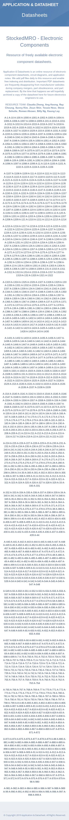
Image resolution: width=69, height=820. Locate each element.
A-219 (27, 436)
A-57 (38, 597)
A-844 (45, 719)
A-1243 (6, 239)
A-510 (39, 568)
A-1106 (49, 167)
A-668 (26, 643)
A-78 (52, 693)
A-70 (21, 656)
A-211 (31, 433)
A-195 (31, 426)
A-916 (19, 755)
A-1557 (31, 400)
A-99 (5, 791)
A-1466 (6, 354)
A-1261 (45, 245)
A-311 (46, 476)
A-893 (31, 745)
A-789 (59, 696)
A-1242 (62, 236)
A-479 (46, 555)
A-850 (31, 722)
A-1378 (58, 305)
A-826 (32, 712)
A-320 (52, 479)
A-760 (45, 679)
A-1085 (33, 157)
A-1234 (53, 232)
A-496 (52, 561)
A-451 (25, 545)
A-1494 (6, 367)
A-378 (39, 509)
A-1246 (31, 239)
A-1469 (31, 354)
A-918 (32, 755)
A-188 (39, 423)
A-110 (44, 163)
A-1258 (13, 245)
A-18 (38, 420)
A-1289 (39, 259)
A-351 (24, 499)
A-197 (45, 426)
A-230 (53, 443)
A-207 (60, 430)
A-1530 (20, 384)
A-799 (11, 703)
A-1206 (54, 216)
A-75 (25, 676)
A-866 (26, 729)
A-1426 (49, 328)
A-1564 (33, 403)
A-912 (53, 752)
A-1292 (8, 262)
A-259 (19, 456)
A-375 (19, 509)
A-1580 (54, 410)
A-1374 (25, 305)
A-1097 (15, 163)
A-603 (48, 610)
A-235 (26, 446)
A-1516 (15, 377)
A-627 (39, 620)
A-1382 (37, 308)
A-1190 (38, 209)
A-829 (53, 712)
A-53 (59, 574)
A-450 (19, 545)
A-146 (13, 351)
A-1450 (54, 344)
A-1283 (53, 255)
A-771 (53, 689)
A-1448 (31, 344)
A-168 (12, 416)
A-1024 (53, 127)
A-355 (52, 499)
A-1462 (37, 351)
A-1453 (17, 347)
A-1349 (47, 291)
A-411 (46, 522)
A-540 (17, 581)
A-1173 (14, 203)
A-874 (13, 739)
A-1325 (23, 282)
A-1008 (30, 121)
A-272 (59, 459)
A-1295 (33, 262)
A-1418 (39, 324)
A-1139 (31, 186)
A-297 (59, 469)
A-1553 (62, 397)
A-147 (39, 354)
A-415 (12, 525)
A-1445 (6, 344)
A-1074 (61, 150)
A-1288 (31, 259)
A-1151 (14, 193)
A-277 (32, 462)
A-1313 (17, 272)
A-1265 (15, 249)
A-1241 (54, 236)
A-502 (42, 564)
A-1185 (54, 206)
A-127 (55, 249)
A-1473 (6, 357)
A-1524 (25, 380)
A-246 (46, 449)
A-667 (19, 643)
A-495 (45, 561)
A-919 (39, 755)
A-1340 (37, 288)
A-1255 (49, 242)
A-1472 (62, 354)
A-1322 (49, 275)
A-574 (12, 601)
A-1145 (23, 190)
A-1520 (54, 377)
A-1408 (15, 321)
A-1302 (42, 265)
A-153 (13, 384)
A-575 (19, 601)
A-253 (38, 453)
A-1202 (21, 216)
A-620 (52, 617)
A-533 (25, 578)
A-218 (20, 436)
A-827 (39, 712)
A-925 (26, 758)
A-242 (18, 449)
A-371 (52, 505)
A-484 (25, 558)
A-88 (53, 739)
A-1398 (48, 315)
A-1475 (23, 357)
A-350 (17, 499)
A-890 (11, 745)
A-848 (12, 722)
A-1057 (31, 144)
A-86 (38, 726)
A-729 (53, 666)
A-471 (52, 551)
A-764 (37, 683)
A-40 (21, 518)
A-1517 (23, 377)
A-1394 (15, 315)
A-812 (53, 706)
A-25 (11, 453)
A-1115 (15, 177)
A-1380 (20, 308)
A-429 (53, 528)
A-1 (6, 117)
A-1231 (28, 232)
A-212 (38, 433)
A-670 (45, 643)
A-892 (24, 745)
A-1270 (62, 249)
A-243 (25, 449)
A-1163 (54, 196)
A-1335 (49, 285)
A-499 (11, 564)
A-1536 (22, 387)
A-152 (47, 377)
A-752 (45, 676)
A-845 (52, 719)
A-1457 (49, 347)
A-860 (45, 726)
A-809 (27, 706)
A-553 (39, 591)
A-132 (25, 275)
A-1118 (39, 177)
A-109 (13, 160)
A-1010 (53, 121)
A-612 (53, 614)
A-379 (46, 509)
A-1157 (62, 193)
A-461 (38, 548)
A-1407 (6, 321)
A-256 (59, 453)
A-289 (59, 466)
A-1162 (46, 196)
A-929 (53, 758)
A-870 (59, 729)
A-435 (39, 532)
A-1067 (58, 147)
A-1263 (61, 245)
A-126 (29, 245)
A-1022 (37, 127)
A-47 (38, 551)
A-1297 (49, 262)
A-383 (18, 512)
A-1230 (20, 232)
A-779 (46, 693)
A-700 (28, 656)
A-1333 (33, 285)
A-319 (39, 479)
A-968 (39, 775)
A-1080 (54, 153)
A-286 (39, 466)
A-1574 (61, 407)
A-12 (53, 213)
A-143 (37, 331)
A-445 (41, 541)
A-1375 (33, 305)
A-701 (35, 656)
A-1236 (6, 236)
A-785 (32, 696)
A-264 (59, 456)
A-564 (59, 594)
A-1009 (38, 121)
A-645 (52, 627)
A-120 (60, 213)
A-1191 (46, 209)
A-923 (12, 758)
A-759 (32, 679)
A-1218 (31, 226)
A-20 (5, 430)
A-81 (33, 706)
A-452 (32, 545)
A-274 (12, 462)
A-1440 (28, 341)
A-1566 (49, 403)
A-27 (38, 459)
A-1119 (47, 177)
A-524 (19, 574)
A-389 (59, 512)
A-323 (12, 482)
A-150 (60, 367)
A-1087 (49, 157)
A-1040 (8, 137)
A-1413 (62, 321)
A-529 (53, 574)
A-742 (31, 673)
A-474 (12, 555)
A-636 (46, 624)
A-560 (31, 594)
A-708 (20, 660)
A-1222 (8, 229)
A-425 (26, 528)
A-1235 (61, 232)
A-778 (39, 693)
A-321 (59, 479)
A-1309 (38, 268)
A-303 (48, 472)
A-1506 (54, 370)
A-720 (52, 663)
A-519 (39, 571)
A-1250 (8, 242)
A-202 (25, 430)
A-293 (31, 469)
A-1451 (62, 344)
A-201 (19, 430)
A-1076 (15, 153)
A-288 (52, 466)
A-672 (59, 643)
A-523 (12, 574)
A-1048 (13, 140)
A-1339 (22, 288)
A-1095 (61, 160)
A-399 (11, 518)
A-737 (52, 670)
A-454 (46, 545)
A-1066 (49, 147)
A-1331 (17, 285)
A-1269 (47, 249)
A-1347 (31, 291)
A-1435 (41, 338)
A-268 (26, 459)
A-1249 (56, 239)
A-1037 (39, 134)
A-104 (63, 134)
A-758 (26, 679)
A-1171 (62, 199)
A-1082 (8, 157)
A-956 (12, 772)
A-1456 (41, 347)
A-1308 (30, 268)
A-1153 (30, 193)
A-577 (32, 601)
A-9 (17, 749)
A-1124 (30, 180)
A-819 (39, 709)
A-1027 (15, 130)
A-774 (12, 693)
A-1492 (53, 364)
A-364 (59, 502)
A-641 (24, 627)
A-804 (55, 703)
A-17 (25, 416)
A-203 (32, 430)
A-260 (31, 456)
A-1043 (33, 137)
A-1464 (53, 351)
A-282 (11, 466)
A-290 (11, 469)
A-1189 (23, 209)
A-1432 (17, 338)
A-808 (20, 706)
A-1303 (50, 265)
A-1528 (58, 380)
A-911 (46, 752)
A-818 (32, 709)
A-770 (46, 689)
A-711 (46, 660)
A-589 (59, 604)
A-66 (26, 640)
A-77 (40, 689)
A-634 (32, 624)
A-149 (29, 364)
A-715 (12, 663)
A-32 (45, 479)
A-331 (37, 485)
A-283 (18, 466)
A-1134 (54, 183)
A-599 (11, 610)
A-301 (35, 472)
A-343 (25, 495)
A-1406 (62, 318)
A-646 (59, 627)
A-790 (11, 699)
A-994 (39, 791)
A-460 (31, 548)
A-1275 (41, 252)
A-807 (13, 706)
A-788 (52, 696)
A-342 (18, 495)
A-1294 (25, 262)
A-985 (34, 788)
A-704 (55, 656)
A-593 (31, 607)
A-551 (25, 591)
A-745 (52, 673)
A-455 (53, 545)
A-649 (19, 630)
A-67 (38, 643)
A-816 (19, 709)
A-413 (60, 522)
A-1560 (62, 400)
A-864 (12, 729)
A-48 (52, 555)
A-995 (46, 791)
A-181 (52, 420)
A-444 (34, 541)
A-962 (59, 772)
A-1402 (30, 318)
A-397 (59, 515)
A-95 (25, 768)
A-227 (27, 443)
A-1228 (58, 229)
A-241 (11, 449)
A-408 (20, 522)
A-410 (39, 522)
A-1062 (17, 147)
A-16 (12, 413)
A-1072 (45, 150)
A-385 (32, 512)
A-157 (21, 407)
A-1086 (41, 157)
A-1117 (31, 177)
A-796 (52, 699)
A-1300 (26, 265)
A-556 (60, 591)
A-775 (19, 693)
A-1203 (29, 216)
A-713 (60, 660)
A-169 (19, 416)
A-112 (54, 177)
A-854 (59, 722)
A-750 (31, 676)
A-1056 (23, 144)
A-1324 (15, 282)
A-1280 (28, 255)
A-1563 (25, 403)
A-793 (31, 699)
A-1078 (31, 153)
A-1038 (47, 134)
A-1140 (46, 186)
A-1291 (62, 259)
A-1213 (54, 219)
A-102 (13, 127)
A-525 (26, 574)
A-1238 (23, 236)
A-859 (32, 726)
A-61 (33, 614)
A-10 (11, 117)
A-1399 (56, 315)
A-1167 (23, 199)
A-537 (52, 578)
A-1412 (54, 321)
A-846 (59, 719)
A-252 (31, 453)
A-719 (39, 663)
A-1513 (54, 374)
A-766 (13, 689)
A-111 (31, 173)
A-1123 (22, 180)
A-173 (52, 416)
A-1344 (6, 291)
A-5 (17, 564)
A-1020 (20, 127)
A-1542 (30, 393)
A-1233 (45, 232)
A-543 (38, 581)
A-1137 (15, 186)
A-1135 (62, 183)
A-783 (18, 696)
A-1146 (31, 190)
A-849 (19, 722)
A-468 (26, 551)
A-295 (45, 469)
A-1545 (54, 393)
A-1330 (8, 285)
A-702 (42, 656)
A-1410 (38, 321)
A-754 (59, 676)
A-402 (42, 518)
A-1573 (53, 407)
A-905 (62, 749)
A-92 (45, 755)
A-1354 (33, 295)
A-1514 (62, 374)
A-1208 (6, 219)
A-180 (45, 420)
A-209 (12, 433)
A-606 (6, 614)
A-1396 (32, 315)
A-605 (62, 610)
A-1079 (39, 153)
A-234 (19, 446)
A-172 (45, 416)
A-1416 (23, 324)
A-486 (39, 558)
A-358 (12, 502)
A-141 (30, 321)
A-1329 (56, 282)
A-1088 (58, 157)
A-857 (19, 726)
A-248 (59, 449)
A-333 (13, 492)
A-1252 (25, 242)
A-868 (39, 729)
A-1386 (6, 311)
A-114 (39, 186)
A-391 (17, 515)
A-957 (19, 772)
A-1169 (39, 199)
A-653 (52, 630)
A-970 (59, 775)
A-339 (54, 492)
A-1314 (25, 272)
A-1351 (8, 295)
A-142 (55, 324)
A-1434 (33, 338)
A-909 (27, 752)
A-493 (31, 561)
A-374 (12, 509)
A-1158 (7, 196)
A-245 (39, 449)
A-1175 (30, 203)
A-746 (59, 673)
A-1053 (61, 140)
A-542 (31, 581)
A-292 (24, 469)
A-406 (6, 522)
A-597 (59, 607)
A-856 (12, 726)
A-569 (32, 597)
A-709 (27, 660)
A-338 (47, 492)
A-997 (60, 791)
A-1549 (23, 397)
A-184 (12, 423)
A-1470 (46, 354)
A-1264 (6, 249)
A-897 (59, 745)
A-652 (45, 630)
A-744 (45, 673)
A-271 (52, 459)
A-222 (53, 436)
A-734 (32, 670)
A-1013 (17, 124)
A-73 (59, 666)
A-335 (27, 492)
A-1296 (41, 262)
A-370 (45, 505)
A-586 (39, 604)
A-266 (12, 459)
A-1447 (23, 344)
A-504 (55, 564)
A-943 (38, 765)
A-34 (60, 492)
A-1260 (37, 245)
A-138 (13, 308)
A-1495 (14, 367)
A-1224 (25, 229)
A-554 (46, 591)
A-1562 (17, 403)
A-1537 (30, 387)
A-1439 (13, 341)
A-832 (18, 716)
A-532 (18, 578)
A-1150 (6, 193)
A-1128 (62, 180)
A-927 (39, 758)
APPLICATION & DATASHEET (30, 4)
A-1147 (39, 190)
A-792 (24, 699)
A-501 (35, 564)
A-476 (26, 555)
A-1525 (33, 380)
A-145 (47, 344)
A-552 (32, 591)
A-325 (26, 482)
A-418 (32, 525)
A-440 (7, 541)
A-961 (52, 772)
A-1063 (25, 147)
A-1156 (54, 193)
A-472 (59, 551)
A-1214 (62, 219)
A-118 (6, 206)
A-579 (46, 601)
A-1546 (62, 393)
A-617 (26, 617)
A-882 (11, 742)
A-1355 (41, 295)
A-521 (59, 571)
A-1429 (30, 331)
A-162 (32, 413)
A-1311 (61, 268)
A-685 (32, 650)
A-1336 (58, 285)
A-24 (59, 446)
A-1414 (6, 324)
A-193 (17, 426)
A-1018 (58, 124)
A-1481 (17, 361)
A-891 (17, 745)
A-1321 (41, 275)
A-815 (12, 709)
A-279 (46, 462)
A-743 (38, 673)
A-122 (47, 226)
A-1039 (56, 134)
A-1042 (25, 137)
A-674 (12, 647)
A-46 (25, 548)
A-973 (18, 778)
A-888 (52, 742)
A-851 (38, 722)
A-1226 (41, 229)
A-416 (19, 525)
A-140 (6, 318)
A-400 (28, 518)
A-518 (32, 571)
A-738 (59, 670)
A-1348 (39, 291)
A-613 (60, 614)
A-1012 (8, 124)
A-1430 (45, 331)
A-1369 (39, 301)
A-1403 (38, 318)
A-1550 (38, 397)
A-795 (45, 699)
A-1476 (31, 357)
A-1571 (37, 407)
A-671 (52, 643)
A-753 (52, 676)
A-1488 (13, 364)
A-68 (52, 647)
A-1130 (22, 183)
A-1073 (53, 150)
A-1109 (23, 173)
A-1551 (46, 397)
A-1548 (15, 397)
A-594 (38, 607)
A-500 (28, 564)
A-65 (25, 630)
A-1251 (17, 242)
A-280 (59, 462)
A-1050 (37, 140)
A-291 (17, 469)
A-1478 (47, 357)
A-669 (32, 643)
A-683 (18, 650)
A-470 (45, 551)
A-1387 (15, 311)
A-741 (24, 673)
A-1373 (17, 305)
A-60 (21, 610)
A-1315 (33, 272)
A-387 (46, 512)
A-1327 (39, 282)
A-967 (32, 775)
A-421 (59, 525)
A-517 (26, 571)
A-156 (55, 400)
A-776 (26, 693)
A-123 (13, 232)
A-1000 (25, 117)
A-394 (38, 515)
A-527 (39, 574)
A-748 (12, 676)
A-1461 (28, 351)
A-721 (59, 663)
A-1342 (53, 288)
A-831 (11, 716)
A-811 (46, 706)
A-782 (11, 696)
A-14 (63, 315)
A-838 (59, 716)
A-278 (39, 462)
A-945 (52, 765)
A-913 (60, 752)
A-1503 (29, 370)
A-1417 (31, 324)
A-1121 (6, 180)
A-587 (46, 604)
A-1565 (41, 403)
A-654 (59, 630)
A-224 (6, 443)
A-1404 (46, 318)
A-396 (52, 515)
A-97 (52, 775)
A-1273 (25, 252)
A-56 (25, 594)
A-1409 (23, 321)
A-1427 (58, 328)
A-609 (27, 614)
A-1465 (61, 351)
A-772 (60, 689)
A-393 (31, 515)
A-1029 (31, 130)
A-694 (38, 653)
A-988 (55, 788)
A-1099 (31, 163)
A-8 (17, 703)
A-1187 (7, 209)
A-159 (6, 413)
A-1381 (28, 308)
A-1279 (13, 255)
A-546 (59, 581)
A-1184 (46, 206)
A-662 (46, 640)
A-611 (46, 614)
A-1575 (6, 410)
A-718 (32, 663)
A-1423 (25, 328)
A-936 (46, 762)
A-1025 (61, 127)
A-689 (59, 650)
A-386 (39, 512)
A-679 (46, 647)
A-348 (59, 495)
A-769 (34, 689)
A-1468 (23, 354)
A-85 (25, 722)
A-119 (30, 209)
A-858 (26, 726)
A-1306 (13, 268)
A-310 (39, 476)
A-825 (26, 712)
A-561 (38, 594)
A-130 (18, 265)
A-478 (39, 555)
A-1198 (39, 213)
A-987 (48, 788)
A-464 (59, 548)
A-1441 (37, 341)
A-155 (30, 397)
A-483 (18, 558)
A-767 (20, 689)
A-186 (26, 423)
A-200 (12, 430)
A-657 (6, 640)
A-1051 (45, 140)
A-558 (12, 594)
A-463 (52, 548)
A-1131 (30, 183)
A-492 (24, 561)
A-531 (11, 578)
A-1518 (31, 377)
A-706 (6, 660)
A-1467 (15, 354)
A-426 (32, 528)
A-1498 (39, 367)
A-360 (31, 502)
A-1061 (8, 147)
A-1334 (41, 285)
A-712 (53, 660)
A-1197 (31, 213)
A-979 (59, 778)
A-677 (32, 647)
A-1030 (46, 130)
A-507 (13, 568)
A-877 (34, 739)
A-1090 (20, 160)
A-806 (6, 706)
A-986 (41, 788)
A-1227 (49, 229)
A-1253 (33, 242)
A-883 (18, 742)
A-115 (63, 190)
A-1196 (23, 213)
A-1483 (33, 361)
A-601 (35, 610)
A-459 (19, 548)
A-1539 (47, 387)
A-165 (53, 413)
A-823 (12, 712)
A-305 (62, 472)
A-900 (28, 749)
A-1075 (6, 153)
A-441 (14, 541)
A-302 (42, 472)
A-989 (62, 788)
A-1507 (62, 370)
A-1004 (58, 117)
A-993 (32, 791)
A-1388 (23, 311)
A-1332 (25, 285)
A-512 (53, 568)
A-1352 (17, 295)
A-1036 (31, 134)
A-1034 (15, 134)
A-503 (48, 564)
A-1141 (54, 186)
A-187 (32, 423)
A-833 (25, 716)
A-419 (39, 525)
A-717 (26, 663)
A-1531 (28, 384)
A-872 (37, 732)
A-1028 (23, 130)
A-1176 (38, 203)
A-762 (59, 679)
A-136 (21, 298)
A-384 (25, 512)
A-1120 (61, 177)
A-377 (32, 509)
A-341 (11, 495)
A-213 (45, 433)
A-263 (52, 456)
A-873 (6, 739)
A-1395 (23, 315)
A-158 (47, 410)
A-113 (14, 183)
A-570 (45, 597)
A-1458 (58, 347)
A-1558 (39, 400)
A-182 (59, 420)
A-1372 (8, 305)
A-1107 (7, 173)
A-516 (19, 571)
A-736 (46, 670)
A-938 (59, 762)
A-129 (47, 259)
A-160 (19, 413)
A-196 (38, 426)
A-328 (46, 482)
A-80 (21, 703)
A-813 (60, 706)
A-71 (33, 660)
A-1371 (62, 301)
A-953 (52, 768)
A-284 (25, 466)
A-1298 (58, 262)
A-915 (12, 755)
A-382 (11, 512)
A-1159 (15, 196)
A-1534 (53, 384)
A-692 (24, 653)
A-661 (39, 640)
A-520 (52, 571)
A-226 (20, 443)
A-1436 (49, 338)
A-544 (45, 581)
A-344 (32, 495)
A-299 (11, 472)
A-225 (13, 443)
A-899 (11, 749)
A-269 (32, 459)
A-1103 (25, 167)
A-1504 (37, 370)
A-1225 (33, 229)
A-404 (55, 518)
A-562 (45, 594)
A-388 (52, 512)
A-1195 (15, 213)
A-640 (17, 627)
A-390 (11, 515)
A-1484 (41, 361)
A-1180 (14, 206)
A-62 (45, 617)
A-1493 (61, 364)
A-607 (13, 614)
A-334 (20, 492)
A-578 (39, 601)
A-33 (59, 482)
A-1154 (38, 193)
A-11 (38, 163)
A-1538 (39, 387)
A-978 (52, 778)
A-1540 (13, 393)
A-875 (20, 739)
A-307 (13, 476)
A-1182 (30, 206)
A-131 (46, 268)
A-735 (39, 670)
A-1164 (62, 196)
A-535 (39, 578)
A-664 (60, 640)
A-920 (52, 755)
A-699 (11, 656)
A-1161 (38, 196)
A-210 (24, 433)
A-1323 (6, 282)
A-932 (18, 762)
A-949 (19, 768)
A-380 (59, 509)
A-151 (22, 374)
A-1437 (58, 338)
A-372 (59, 505)
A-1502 (21, 370)
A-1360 (28, 298)
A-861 (52, 726)
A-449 (6, 545)
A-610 (39, 614)
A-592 (24, 607)
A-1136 (7, 186)
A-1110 (38, 173)
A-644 (45, 627)
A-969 (46, 775)
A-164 (46, 413)
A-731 (11, 670)
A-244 (32, 449)
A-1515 (6, 377)
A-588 (52, 604)
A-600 (28, 610)
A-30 (21, 472)
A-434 (32, 532)
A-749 (19, 676)
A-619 (39, 617)
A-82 (45, 709)
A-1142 (62, 186)
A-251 (24, 453)
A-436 (46, 532)
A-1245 (23, 239)
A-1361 (37, 298)
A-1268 (39, 249)
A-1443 (53, 341)
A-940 (17, 765)
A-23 (46, 443)
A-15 (54, 367)
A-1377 (49, 305)
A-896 (52, 745)
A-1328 (47, 282)
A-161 (25, 413)
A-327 (39, 482)
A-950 (31, 768)
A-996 (53, 791)
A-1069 (13, 150)
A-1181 (22, 206)
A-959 (32, 772)
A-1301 (34, 265)
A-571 (52, 597)
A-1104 (33, 167)
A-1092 (37, 160)
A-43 (59, 528)
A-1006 (13, 121)
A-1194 (7, 213)
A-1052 (53, 140)
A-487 (46, 558)
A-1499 (47, 367)
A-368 (26, 505)
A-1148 (47, 190)
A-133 (63, 282)
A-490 (11, 561)
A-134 (29, 288)
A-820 (52, 709)
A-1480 (8, 361)
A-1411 (46, 321)
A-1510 (30, 374)
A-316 (19, 479)
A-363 (52, 502)
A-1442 (45, 341)
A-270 (45, 459)
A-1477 (39, 357)
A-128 (21, 255)
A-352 (31, 499)
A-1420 (62, 324)
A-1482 (25, 361)
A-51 (33, 568)
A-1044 (41, 137)
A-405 (62, 518)
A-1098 (23, 163)
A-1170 (54, 199)
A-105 (29, 140)
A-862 (59, 726)
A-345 (39, 495)
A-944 (45, 765)
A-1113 (61, 173)
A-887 (46, 742)
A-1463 (45, 351)
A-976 (39, 778)
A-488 (52, 558)
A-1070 (28, 150)
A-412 (53, 522)
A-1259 (22, 245)
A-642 (31, 627)
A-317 (26, 479)
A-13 (12, 265)
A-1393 (7, 315)
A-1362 (45, 298)
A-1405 (54, 318)
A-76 (38, 679)
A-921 (59, 755)
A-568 (26, 597)
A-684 (25, 650)
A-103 (39, 130)
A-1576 (15, 410)
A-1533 (45, 384)
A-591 (17, 607)
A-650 (31, 630)
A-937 (52, 762)
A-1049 (22, 140)
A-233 (12, 446)
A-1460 (20, 351)
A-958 (26, 772)
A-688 (52, 650)
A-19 (52, 423)
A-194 (24, 426)
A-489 (59, 558)
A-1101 (59, 163)
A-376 (26, 509)
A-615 (12, 617)
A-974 (25, 778)
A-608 (20, 614)
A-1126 (46, 180)
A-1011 (61, 121)
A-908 (20, 752)
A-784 (25, 696)
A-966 (26, 775)
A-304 (55, 472)
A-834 (32, 716)
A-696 (52, 653)
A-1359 (13, 298)
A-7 (17, 656)
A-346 (46, 495)
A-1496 (23, 367)
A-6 (17, 610)
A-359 (19, 502)
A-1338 (13, 288)
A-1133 (46, 183)
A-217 (13, 436)
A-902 (42, 749)
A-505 (62, 564)
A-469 (32, 551)
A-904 (55, 749)
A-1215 (6, 226)
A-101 (46, 121)
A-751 (38, 676)
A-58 (52, 601)
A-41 (33, 522)
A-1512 (46, 374)
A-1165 (7, 199)
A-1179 (62, 203)
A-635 (39, 624)
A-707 (13, 660)
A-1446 (15, 344)
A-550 (19, 591)
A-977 (46, 778)
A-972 (11, 778)
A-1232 (37, 232)
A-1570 (28, 407)
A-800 (28, 703)
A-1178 (54, 203)
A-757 (19, 679)
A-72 (45, 663)
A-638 (59, 624)
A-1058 (39, 144)
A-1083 (17, 157)
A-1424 (33, 328)
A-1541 (21, 393)
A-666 (12, 643)
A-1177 (46, 203)
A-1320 (33, 275)
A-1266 (23, 249)
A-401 (35, 518)
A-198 (52, 426)
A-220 (39, 436)
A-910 (39, 752)
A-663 (53, 640)
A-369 (32, 505)
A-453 (39, 545)
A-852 (45, 722)
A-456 (60, 545)
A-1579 (39, 410)
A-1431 (8, 338)
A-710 (39, 660)
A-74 (11, 673)
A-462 (45, 548)
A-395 (45, 515)
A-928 (46, 758)
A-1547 (6, 397)
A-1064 (33, 147)
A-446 (48, 541)
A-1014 (25, 124)
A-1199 (47, 213)
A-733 (25, 670)
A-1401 (21, 318)
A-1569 (13, 407)
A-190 (59, 423)
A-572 (59, 597)
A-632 (18, 624)
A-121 (22, 219)
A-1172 (6, 203)
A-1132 (38, 183)
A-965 (19, 775)
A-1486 (58, 361)
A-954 (59, 768)
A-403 (48, 518)
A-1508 (6, 374)
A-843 (38, 719)
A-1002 (41, 117)
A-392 (24, 515)
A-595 (45, 607)
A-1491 (45, 364)
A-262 (45, 456)
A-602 (42, 610)
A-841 (24, 719)
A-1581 (62, 410)
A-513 (60, 568)
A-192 (11, 426)
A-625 (26, 620)
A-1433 (25, 338)
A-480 (59, 555)
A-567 (19, 597)
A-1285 (6, 259)
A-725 (26, 666)
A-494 (38, 561)
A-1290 (54, 259)
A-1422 (17, 328)
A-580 (59, 601)
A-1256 (58, 242)
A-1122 (14, 180)
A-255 (52, 453)
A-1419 (47, 324)
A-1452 (8, 347)
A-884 (25, 742)
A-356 (59, 499)
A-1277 (58, 252)
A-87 (52, 729)
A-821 (59, 709)
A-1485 (49, 361)
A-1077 (23, 153)
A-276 (26, 462)
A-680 (59, 647)
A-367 (19, 505)
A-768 (27, 689)
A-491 (17, 561)
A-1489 (22, 364)
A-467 (19, 551)
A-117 (47, 199)
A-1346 (23, 291)
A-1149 (55, 190)
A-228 (34, 443)
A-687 (46, 650)
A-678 (39, 647)
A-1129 (7, 183)
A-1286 (15, 259)
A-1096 (7, 163)
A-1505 (46, 370)
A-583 (18, 604)
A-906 (6, 752)
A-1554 (6, 400)
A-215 (58, 433)
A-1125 (38, 180)
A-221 (46, 436)
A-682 (11, 650)
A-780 (59, 693)
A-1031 (54, 130)
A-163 (39, 413)
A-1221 (62, 226)
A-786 (39, 696)
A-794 (38, 699)
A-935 (39, 762)
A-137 (47, 301)
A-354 (45, 499)
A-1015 (33, 124)
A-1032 (62, 130)
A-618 (32, 617)
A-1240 (46, 236)
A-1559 (47, 400)
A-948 (12, 768)
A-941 (24, 765)
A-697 (59, 653)
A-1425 (41, 328)
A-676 (26, 647)
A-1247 (39, 239)
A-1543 (38, 393)
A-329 (53, 482)
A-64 (11, 627)
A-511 (46, 568)
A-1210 (30, 219)
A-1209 (15, 219)
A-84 (11, 719)
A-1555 (15, 400)
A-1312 (8, 272)
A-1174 (22, 203)
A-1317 (49, 272)
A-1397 (40, 315)
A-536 (46, 578)
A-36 (25, 502)
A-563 (52, 594)
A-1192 (54, 209)
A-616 (19, 617)
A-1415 (15, 324)
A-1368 (31, 301)
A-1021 (28, 127)
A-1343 (61, 288)
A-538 (59, 578)
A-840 (17, 719)
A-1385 (61, 308)
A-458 (12, 548)
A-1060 (62, 144)
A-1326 (31, 282)
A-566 (12, 597)
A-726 (32, 666)
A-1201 (13, 216)
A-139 (39, 311)
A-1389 (31, 311)
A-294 (38, 469)
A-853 (52, 722)
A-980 (36, 781)
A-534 (32, 578)
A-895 (45, 745)
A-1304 (58, 265)
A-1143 (7, 190)
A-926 (32, 758)
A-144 (21, 341)
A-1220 (54, 226)
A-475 (19, 555)
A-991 (19, 791)
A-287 (46, 466)
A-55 (12, 591)
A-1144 (15, 190)
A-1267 (31, 249)
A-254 (45, 453)
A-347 (52, 495)
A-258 (12, 456)
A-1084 (25, 157)
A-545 (52, 581)
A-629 (53, 620)
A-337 (41, 492)
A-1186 (62, 206)
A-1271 (8, 252)
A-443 (27, 541)
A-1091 (28, 160)
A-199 (59, 426)
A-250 (17, 453)
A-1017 (49, 124)
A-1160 (30, 196)
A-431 (11, 532)
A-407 (13, 522)
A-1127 (54, 180)
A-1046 (58, 137)
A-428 (46, 528)
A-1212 (46, 219)
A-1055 (15, 144)
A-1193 (62, 209)
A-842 (31, 719)
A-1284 (61, 255)
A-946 (59, 765)
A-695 (45, 653)
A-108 (47, 153)
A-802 (42, 703)
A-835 (39, 716)
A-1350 (62, 291)
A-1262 (53, 245)
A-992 (25, 791)
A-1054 (6, 144)
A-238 (46, 446)
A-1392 (62, 311)
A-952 (45, 768)
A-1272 (17, 252)
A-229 (41, 443)
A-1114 (7, 177)
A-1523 (17, 380)
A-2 (64, 426)
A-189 (46, 423)
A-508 (20, 568)
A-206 (53, 430)
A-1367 (23, 301)
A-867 (32, 729)
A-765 (6, 689)
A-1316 (41, 272)
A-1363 (53, 298)
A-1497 (31, 367)
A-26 (25, 456)
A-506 (6, 568)
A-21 (18, 433)
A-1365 (6, 301)
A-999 (36, 794)
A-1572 (45, 407)
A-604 (55, 610)
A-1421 (8, 328)
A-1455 (33, 347)
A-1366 (15, 301)
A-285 (32, 466)
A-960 (45, 772)
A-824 (19, 712)
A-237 (39, 446)
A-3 (17, 472)
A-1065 (41, 147)
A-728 (46, 666)
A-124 (39, 236)
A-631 (11, 624)
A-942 (31, 765)
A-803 (48, 703)
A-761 (52, 679)
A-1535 (61, 384)
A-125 (63, 239)
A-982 (14, 788)
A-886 (39, 742)
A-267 (19, 459)
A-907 (13, 752)
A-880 (60, 739)
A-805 (62, 703)
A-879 (47, 739)
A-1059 (47, 144)
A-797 (59, 699)
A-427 (39, 528)
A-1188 (15, 209)
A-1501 (13, 370)
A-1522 (8, 380)
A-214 (52, 433)
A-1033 (6, 134)
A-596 (52, 607)
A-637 (52, 624)
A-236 (32, 446)
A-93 (59, 758)
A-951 (38, 768)
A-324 (19, 482)
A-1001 (33, 117)
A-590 (11, 607)
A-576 (26, 601)
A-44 (36, 535)
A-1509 (15, 374)
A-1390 (46, 311)
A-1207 (62, 216)
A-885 (32, 742)
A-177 (19, 420)
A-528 (46, 574)
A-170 (31, 416)
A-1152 (22, 193)
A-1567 (58, 403)
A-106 (55, 144)
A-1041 (17, 137)
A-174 (59, 416)
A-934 (32, 762)
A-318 (32, 479)
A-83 (59, 712)
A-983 (21, 788)
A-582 (11, 604)
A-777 (32, 693)
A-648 (12, 630)
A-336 (34, 492)
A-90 (21, 749)
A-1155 (46, 193)
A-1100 (51, 163)
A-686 (39, 650)
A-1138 (23, 186)
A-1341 (45, 288)
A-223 (60, 436)
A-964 (12, 775)
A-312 (53, 476)
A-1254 (41, 242)
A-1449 (39, 344)
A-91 (33, 752)
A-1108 (15, 173)
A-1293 (17, 262)
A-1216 (15, 226)
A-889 (59, 742)
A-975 (32, 778)
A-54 (11, 581)
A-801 (35, 703)
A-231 (60, 443)
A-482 (11, 558)
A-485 (32, 558)
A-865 (19, 729)
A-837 (52, 716)
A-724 (19, 666)
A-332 (6, 492)
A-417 (26, 525)
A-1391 (54, 311)
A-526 (32, 574)
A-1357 (58, 295)
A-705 (62, 656)
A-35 (11, 499)
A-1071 (37, 150)
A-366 (12, 505)
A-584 (25, 604)
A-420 (52, 525)
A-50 (21, 564)
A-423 (12, 528)
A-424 (19, 528)
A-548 (37, 584)
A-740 (17, 673)
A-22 (33, 436)
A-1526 (41, 380)
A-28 (52, 462)
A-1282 (45, 255)
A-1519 (39, 377)
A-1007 (22, 121)
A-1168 (31, 199)
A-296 (52, 469)
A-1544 (46, 393)
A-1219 (39, 226)
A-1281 (37, 255)
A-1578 (31, 410)
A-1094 (53, 160)
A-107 (21, 150)
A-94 (11, 765)
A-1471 (54, 354)
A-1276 (49, 252)
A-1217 (23, 226)
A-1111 (46, 173)
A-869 (46, 729)
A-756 (12, 679)
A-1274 (33, 252)
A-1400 (13, 318)
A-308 (20, 476)
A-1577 (23, 410)
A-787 (46, 696)
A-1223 (17, 229)
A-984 (27, 788)
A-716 (19, 663)
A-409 (27, 522)
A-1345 (15, 291)
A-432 (18, 532)
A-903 (48, 749)
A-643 (38, 627)
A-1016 (41, 124)
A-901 (35, 749)
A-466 (12, 551)
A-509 (27, 568)
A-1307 (22, 268)
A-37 (38, 505)
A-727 (39, 666)
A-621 (59, 617)
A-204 (39, 430)
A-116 (22, 196)
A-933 (25, 762)
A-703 (48, 656)
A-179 (32, 420)
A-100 (17, 117)
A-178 (26, 420)
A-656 (37, 633)
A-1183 (38, 206)
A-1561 (8, 403)
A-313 (60, 476)
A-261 (38, 456)
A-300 (28, 472)
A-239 (53, 446)
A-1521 (62, 377)
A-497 (59, 561)
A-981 (7, 788)
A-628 (46, 620)
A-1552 (54, 397)
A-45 (12, 545)
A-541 (24, 581)
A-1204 (37, 216)
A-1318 (58, 272)
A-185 (19, 423)
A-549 (6, 591)
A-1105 (41, 167)
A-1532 (37, 384)
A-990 (12, 791)
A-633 (25, 624)
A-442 (21, 541)
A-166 (60, 413)
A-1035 (23, 134)
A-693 (31, 653)
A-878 (41, 739)
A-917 (26, 755)
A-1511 (38, 374)
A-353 (38, 499)
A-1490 (37, 364)
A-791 (17, 699)
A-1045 (49, 137)
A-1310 (53, 268)
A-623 (12, 620)
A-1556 (23, 400)
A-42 (45, 525)
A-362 (45, 502)
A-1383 (45, 308)
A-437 (52, 532)
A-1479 (56, 357)
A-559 (19, 594)
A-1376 (41, 305)
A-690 (11, 653)
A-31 (33, 476)
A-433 (25, 532)
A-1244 (15, 239)
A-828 (46, 712)
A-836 (46, 716)
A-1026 (6, 130)
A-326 (32, 482)
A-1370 (54, 301)
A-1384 (53, 308)
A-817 (26, 709)
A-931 (11, 762)
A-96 (38, 772)
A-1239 (31, 236)
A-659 (20, 640)
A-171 (38, 416)
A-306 (6, 476)
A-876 (27, 739)
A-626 (32, 620)
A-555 (53, 591)
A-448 (62, 541)
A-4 (17, 518)
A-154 (6, 393)
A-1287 (23, 259)
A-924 (19, 758)
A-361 (38, 502)
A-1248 (47, 239)
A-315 (12, 479)
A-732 (18, 670)
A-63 (59, 620)
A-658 (13, 640)
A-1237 (15, 236)
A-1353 (25, 295)
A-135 (55, 291)
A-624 (19, 620)
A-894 (38, 745)
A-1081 (62, 153)
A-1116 (23, 177)
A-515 (12, 571)
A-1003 (49, 117)
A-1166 (15, 199)
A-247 (52, 449)
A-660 (32, 640)
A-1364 (61, 298)
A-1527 (49, 380)
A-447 (55, 541)
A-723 (12, 666)
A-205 (46, 430)
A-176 (12, 420)
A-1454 (25, 347)
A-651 (38, 630)
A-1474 (15, 357)
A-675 (19, 647)
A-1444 (61, 341)
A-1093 (45, 160)
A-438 (59, 532)
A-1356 (49, 295)
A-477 (32, 555)
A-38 (52, 509)
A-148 (63, 357)
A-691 (17, 653)
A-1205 (46, 216)
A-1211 (38, 219)
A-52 (45, 571)
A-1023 (45, 127)
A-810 (39, 706)
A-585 (32, 604)
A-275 (19, 462)
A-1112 (53, 173)
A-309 (27, 476)
